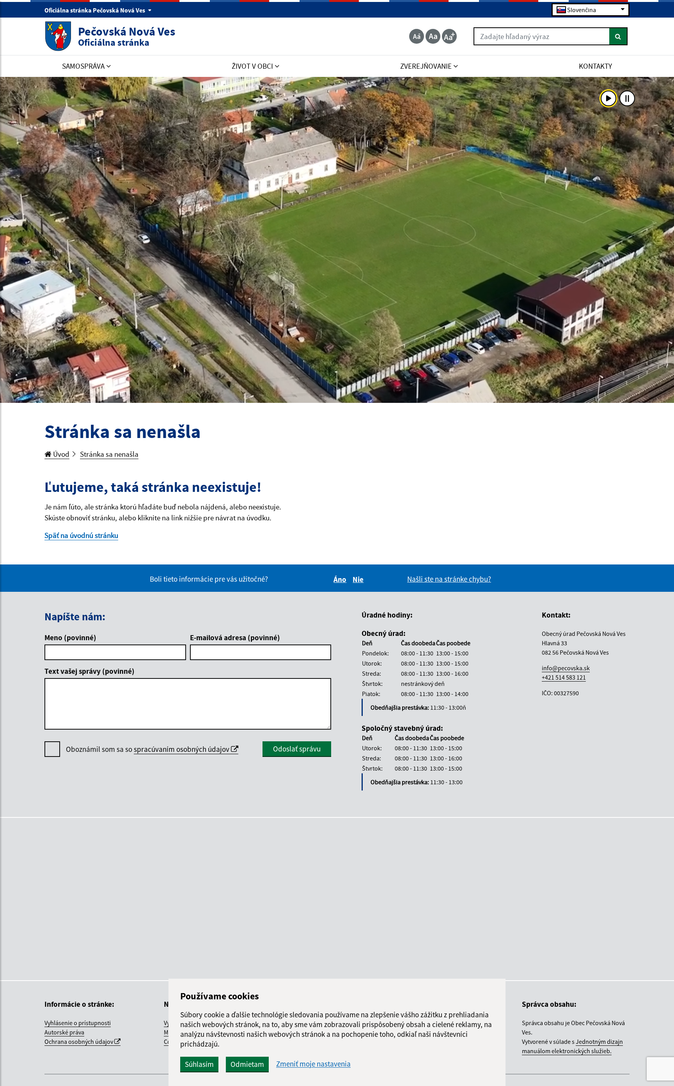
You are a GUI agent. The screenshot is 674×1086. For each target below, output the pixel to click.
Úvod (60, 454)
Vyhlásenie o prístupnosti (77, 1023)
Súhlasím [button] (199, 1064)
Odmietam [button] (247, 1064)
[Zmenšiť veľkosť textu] (416, 36)
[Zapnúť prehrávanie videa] (608, 98)
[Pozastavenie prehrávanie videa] (627, 98)
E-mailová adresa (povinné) (235, 637)
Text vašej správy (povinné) (89, 671)
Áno (341, 579)
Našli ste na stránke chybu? (449, 579)
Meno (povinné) (70, 637)
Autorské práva (64, 1032)
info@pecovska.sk (566, 668)
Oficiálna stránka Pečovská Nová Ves (95, 10)
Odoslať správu (297, 748)
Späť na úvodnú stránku (81, 535)
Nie (359, 579)
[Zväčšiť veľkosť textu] (449, 36)
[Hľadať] (618, 36)
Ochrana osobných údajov (79, 1041)
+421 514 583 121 (564, 677)
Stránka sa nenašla (109, 454)
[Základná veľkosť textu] (433, 36)
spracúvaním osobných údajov (182, 749)
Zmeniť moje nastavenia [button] (313, 1064)
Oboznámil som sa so (148, 749)
